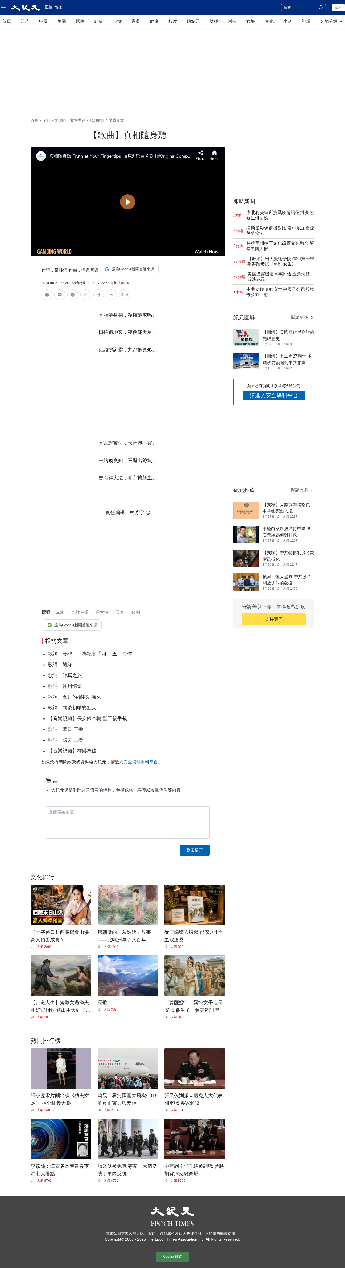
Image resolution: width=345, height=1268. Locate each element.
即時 (24, 21)
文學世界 (77, 120)
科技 (232, 21)
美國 (61, 21)
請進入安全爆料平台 (274, 395)
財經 (213, 21)
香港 (135, 21)
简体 (58, 7)
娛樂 (250, 21)
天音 (120, 612)
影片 (172, 21)
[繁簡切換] (124, 295)
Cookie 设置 (172, 1257)
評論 (98, 21)
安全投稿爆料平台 (140, 762)
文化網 (60, 120)
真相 (60, 612)
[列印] (98, 295)
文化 (269, 21)
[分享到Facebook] (47, 295)
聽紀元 (193, 21)
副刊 (46, 120)
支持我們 (273, 619)
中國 (43, 21)
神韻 (306, 21)
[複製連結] (85, 294)
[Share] (34, 947)
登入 (338, 7)
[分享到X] (72, 295)
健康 (154, 21)
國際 (80, 21)
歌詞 (135, 612)
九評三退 (80, 612)
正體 (48, 7)
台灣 (117, 21)
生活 (287, 21)
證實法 (102, 612)
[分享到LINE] (59, 295)
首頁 (6, 21)
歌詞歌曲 (97, 120)
